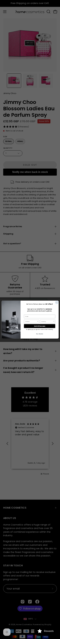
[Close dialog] (56, 302)
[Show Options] (37, 321)
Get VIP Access (39, 326)
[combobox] (31, 321)
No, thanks (39, 334)
